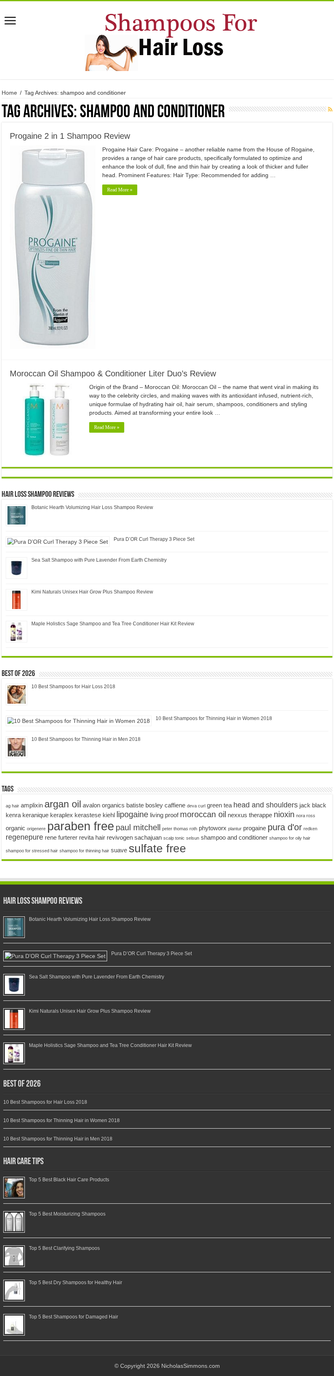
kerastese (88, 814)
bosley (154, 805)
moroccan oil (203, 814)
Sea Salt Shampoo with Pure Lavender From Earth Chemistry (99, 560)
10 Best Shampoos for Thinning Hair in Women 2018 (214, 718)
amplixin (32, 805)
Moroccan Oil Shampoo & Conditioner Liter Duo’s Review (113, 373)
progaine (254, 828)
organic (15, 828)
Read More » (119, 190)
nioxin (284, 814)
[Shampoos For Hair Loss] (167, 39)
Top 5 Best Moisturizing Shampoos (67, 1214)
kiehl (109, 814)
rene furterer (61, 837)
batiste (135, 805)
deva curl (196, 805)
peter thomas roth (179, 828)
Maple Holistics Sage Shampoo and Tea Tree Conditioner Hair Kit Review (112, 624)
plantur (235, 828)
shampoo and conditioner (234, 837)
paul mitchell (138, 827)
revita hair (92, 837)
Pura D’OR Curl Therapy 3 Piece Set (154, 539)
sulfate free (157, 848)
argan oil (62, 803)
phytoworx (212, 828)
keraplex (61, 814)
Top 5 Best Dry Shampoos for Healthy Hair (75, 1282)
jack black (312, 805)
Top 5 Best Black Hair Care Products (69, 1180)
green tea (219, 805)
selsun (192, 838)
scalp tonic (174, 838)
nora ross (305, 815)
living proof (164, 814)
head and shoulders (265, 805)
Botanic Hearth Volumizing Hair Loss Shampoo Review (92, 507)
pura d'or (285, 827)
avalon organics (104, 805)
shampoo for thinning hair (84, 850)
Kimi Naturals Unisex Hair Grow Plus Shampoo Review (92, 592)
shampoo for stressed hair (32, 850)
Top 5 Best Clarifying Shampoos (64, 1248)
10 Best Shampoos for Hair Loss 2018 (73, 686)
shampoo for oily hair (289, 838)
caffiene (175, 805)
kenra (13, 814)
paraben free (80, 826)
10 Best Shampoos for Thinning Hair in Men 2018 (86, 739)
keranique (35, 814)
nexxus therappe (250, 814)
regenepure (24, 837)
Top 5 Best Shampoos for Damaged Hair (73, 1317)
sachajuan (148, 837)
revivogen (120, 837)
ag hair (12, 805)
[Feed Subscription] (330, 109)
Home (9, 92)
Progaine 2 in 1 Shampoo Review (70, 135)
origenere (36, 828)
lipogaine (132, 814)
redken (310, 828)
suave (119, 850)
